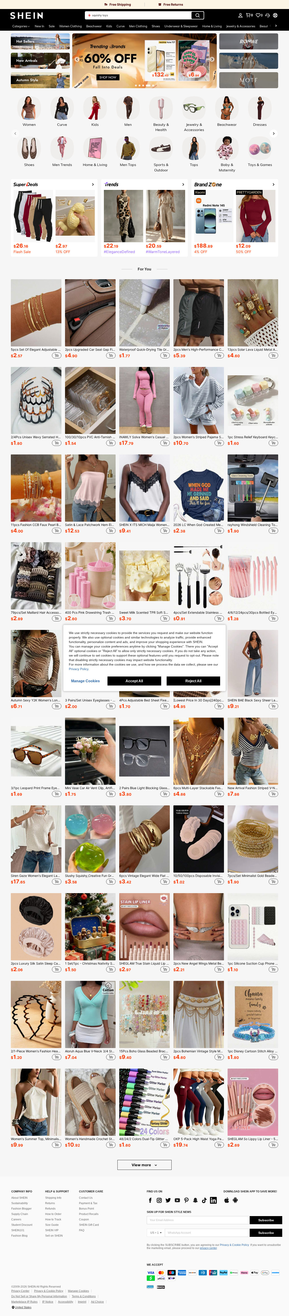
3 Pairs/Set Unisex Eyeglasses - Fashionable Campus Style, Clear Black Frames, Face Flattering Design (90, 700)
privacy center (208, 1248)
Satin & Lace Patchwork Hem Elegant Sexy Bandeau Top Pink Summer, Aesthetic (90, 525)
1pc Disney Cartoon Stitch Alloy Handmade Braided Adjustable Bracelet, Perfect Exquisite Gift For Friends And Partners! (253, 1051)
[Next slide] (212, 59)
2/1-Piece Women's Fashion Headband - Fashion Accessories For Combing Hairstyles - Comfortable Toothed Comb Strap (36, 1051)
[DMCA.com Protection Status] (161, 1286)
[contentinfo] (214, 1275)
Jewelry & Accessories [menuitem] (240, 26)
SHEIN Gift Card (89, 1224)
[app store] (227, 1202)
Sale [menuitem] (52, 26)
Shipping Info (53, 1197)
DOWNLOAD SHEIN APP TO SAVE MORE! (250, 1191)
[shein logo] (26, 15)
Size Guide (52, 1224)
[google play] (235, 1202)
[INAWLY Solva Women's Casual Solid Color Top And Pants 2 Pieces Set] (144, 400)
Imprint (82, 1301)
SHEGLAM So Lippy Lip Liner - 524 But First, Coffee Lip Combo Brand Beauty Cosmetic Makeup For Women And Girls (253, 1139)
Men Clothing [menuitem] (138, 26)
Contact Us (86, 1197)
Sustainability (19, 1203)
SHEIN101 (17, 1230)
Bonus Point (86, 1208)
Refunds (50, 1208)
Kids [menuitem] (109, 26)
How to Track (53, 1219)
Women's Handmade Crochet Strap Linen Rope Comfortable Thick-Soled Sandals (90, 1139)
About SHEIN (19, 1197)
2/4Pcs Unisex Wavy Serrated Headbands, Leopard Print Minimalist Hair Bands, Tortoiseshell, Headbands (36, 437)
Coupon (84, 1219)
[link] (72, 4)
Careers (16, 1219)
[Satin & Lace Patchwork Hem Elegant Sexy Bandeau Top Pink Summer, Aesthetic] (90, 488)
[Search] (197, 15)
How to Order (53, 1214)
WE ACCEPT (155, 1264)
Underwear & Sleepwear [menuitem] (181, 26)
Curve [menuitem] (121, 26)
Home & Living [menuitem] (212, 26)
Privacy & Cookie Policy (234, 1245)
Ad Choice (97, 1301)
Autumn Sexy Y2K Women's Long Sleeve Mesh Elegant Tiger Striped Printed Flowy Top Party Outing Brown (36, 700)
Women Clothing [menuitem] (70, 26)
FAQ (81, 1230)
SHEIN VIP (51, 1230)
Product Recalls (88, 1214)
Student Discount (21, 1224)
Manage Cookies (78, 1291)
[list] (183, 1200)
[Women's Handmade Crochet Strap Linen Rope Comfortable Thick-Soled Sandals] (90, 1102)
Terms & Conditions (84, 1296)
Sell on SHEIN (54, 1235)
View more (142, 1165)
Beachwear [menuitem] (94, 26)
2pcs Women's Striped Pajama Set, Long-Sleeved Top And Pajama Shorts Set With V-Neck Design (198, 437)
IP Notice (47, 1301)
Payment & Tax (88, 1203)
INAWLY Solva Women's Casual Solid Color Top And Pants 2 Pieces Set (144, 437)
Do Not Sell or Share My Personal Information (39, 1296)
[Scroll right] (275, 26)
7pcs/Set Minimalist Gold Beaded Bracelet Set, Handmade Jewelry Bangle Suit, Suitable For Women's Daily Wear (253, 876)
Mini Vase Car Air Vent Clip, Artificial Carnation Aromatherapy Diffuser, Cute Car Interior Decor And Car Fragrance (90, 788)
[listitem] (36, 319)
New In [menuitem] (39, 26)
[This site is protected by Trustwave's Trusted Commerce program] (150, 1286)
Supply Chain (19, 1214)
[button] (267, 15)
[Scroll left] (270, 26)
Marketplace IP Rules (24, 1301)
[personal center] (240, 15)
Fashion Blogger (21, 1208)
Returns (50, 1203)
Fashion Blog (19, 1235)
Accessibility (65, 1301)
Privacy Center (20, 1291)
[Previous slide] (77, 59)
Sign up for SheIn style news (169, 1212)
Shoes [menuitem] (156, 26)
